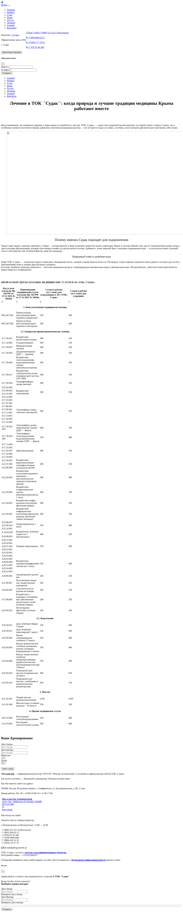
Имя (3, 67)
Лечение (11, 22)
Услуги (10, 20)
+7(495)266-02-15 (36, 37)
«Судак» (15, 35)
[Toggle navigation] (9, 5)
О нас (9, 15)
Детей (4, 760)
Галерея (10, 25)
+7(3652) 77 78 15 (36, 42)
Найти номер (7, 769)
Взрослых (6, 755)
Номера (10, 12)
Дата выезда (7, 750)
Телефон (5, 70)
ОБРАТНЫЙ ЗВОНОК (11, 52)
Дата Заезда (6, 744)
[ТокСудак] (32, 32)
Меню (4, 5)
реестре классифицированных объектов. (46, 852)
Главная (11, 10)
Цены (9, 17)
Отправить (6, 73)
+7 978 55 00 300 (36, 47)
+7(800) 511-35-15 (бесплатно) (54, 32)
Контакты (11, 28)
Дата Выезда (7, 897)
